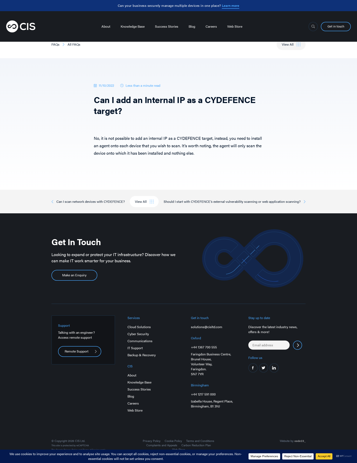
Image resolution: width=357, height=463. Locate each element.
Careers (211, 26)
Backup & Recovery (141, 355)
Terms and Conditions (200, 441)
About (105, 26)
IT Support (135, 347)
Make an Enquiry (74, 275)
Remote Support (76, 351)
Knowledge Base (133, 26)
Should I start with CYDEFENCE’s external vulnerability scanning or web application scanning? (232, 201)
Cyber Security (138, 333)
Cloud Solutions (139, 326)
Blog (192, 26)
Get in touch (335, 26)
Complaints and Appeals (161, 445)
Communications (139, 340)
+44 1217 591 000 (203, 394)
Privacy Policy (152, 441)
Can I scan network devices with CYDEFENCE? (90, 201)
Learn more (230, 5)
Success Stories (166, 26)
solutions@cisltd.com (206, 326)
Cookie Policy (173, 441)
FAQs (55, 44)
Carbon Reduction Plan (196, 445)
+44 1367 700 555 (204, 347)
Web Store (234, 26)
